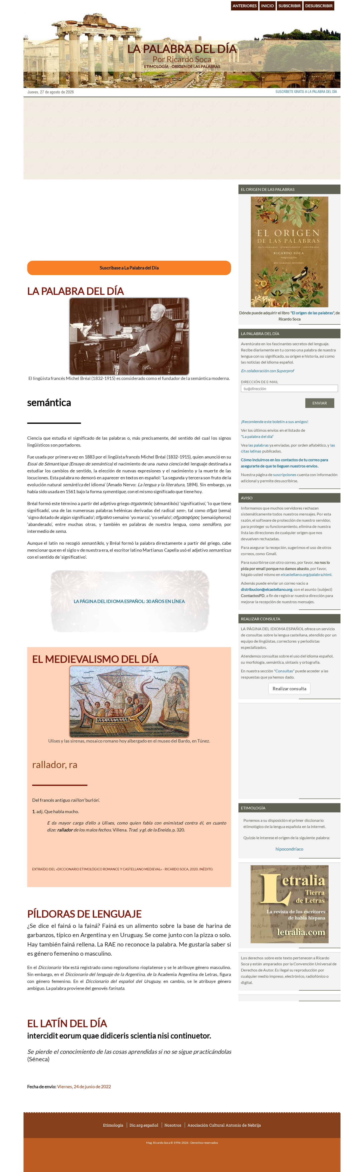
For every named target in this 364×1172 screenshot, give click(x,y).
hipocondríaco (289, 849)
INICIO (267, 5)
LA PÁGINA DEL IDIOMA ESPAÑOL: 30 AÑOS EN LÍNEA (129, 601)
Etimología (113, 1125)
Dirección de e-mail (259, 382)
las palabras (258, 445)
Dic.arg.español (144, 1125)
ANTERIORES (245, 5)
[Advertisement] (182, 138)
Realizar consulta (289, 688)
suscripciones (284, 474)
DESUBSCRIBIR (319, 5)
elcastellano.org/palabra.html (306, 574)
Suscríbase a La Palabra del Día (129, 267)
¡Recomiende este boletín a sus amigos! (274, 421)
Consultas (284, 670)
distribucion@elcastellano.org (266, 589)
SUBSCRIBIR (290, 5)
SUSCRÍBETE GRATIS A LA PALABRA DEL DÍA (306, 92)
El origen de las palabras (312, 312)
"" (257, 436)
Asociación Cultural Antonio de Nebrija (224, 1125)
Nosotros (172, 1125)
